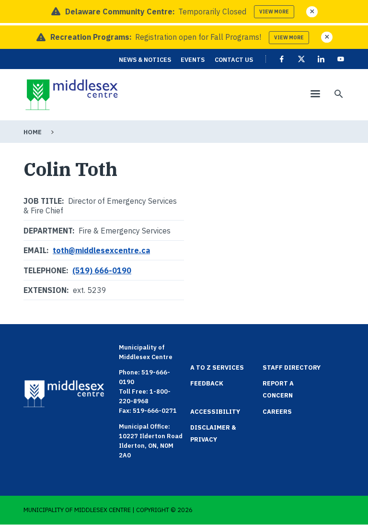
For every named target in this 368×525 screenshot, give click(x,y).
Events (193, 60)
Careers (277, 412)
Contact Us (234, 60)
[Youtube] (341, 59)
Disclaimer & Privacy (213, 433)
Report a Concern (278, 389)
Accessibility (215, 412)
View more (274, 12)
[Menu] (314, 94)
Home (32, 132)
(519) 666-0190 (101, 270)
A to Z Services (217, 367)
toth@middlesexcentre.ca (101, 250)
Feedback (206, 383)
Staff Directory (292, 367)
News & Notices (145, 60)
